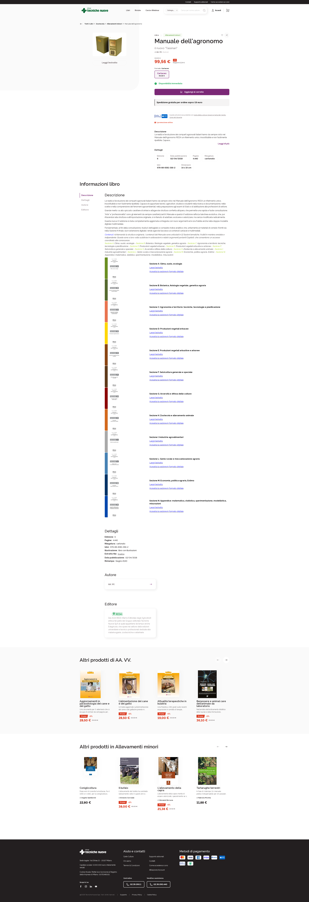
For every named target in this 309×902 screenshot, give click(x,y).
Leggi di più (223, 144)
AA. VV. (159, 52)
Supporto (123, 895)
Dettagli (85, 200)
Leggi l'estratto (109, 63)
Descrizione (87, 195)
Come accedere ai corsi (220, 2)
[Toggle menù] (81, 10)
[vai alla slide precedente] (218, 660)
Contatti (188, 2)
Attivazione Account (157, 870)
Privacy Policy (137, 895)
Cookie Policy (152, 895)
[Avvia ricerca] (204, 10)
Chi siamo (127, 861)
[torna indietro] (81, 23)
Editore (85, 210)
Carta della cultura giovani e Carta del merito (210, 115)
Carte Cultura (128, 857)
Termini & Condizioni (131, 865)
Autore (84, 205)
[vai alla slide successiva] (226, 660)
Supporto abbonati (201, 2)
